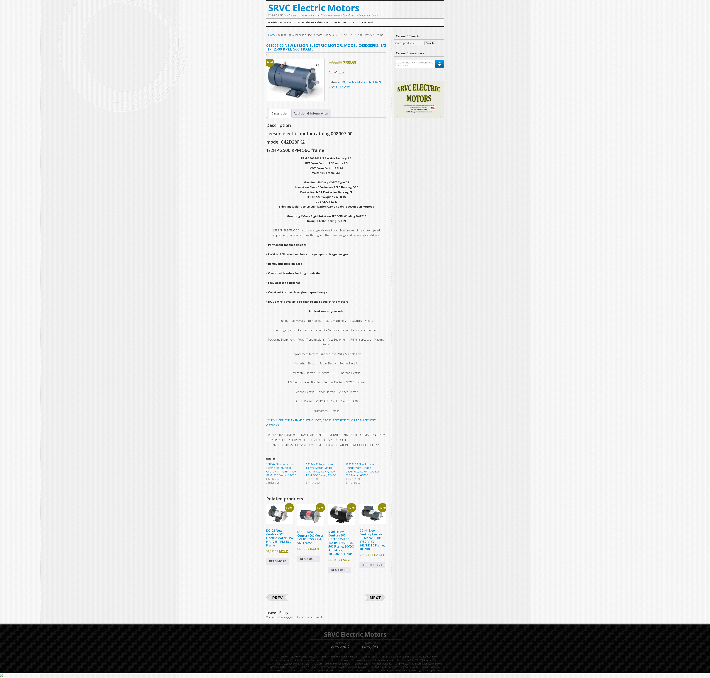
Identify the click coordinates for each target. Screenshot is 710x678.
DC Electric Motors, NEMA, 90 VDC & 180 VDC (415, 64)
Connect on (340, 645)
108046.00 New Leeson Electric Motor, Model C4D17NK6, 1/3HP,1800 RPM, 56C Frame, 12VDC (321, 469)
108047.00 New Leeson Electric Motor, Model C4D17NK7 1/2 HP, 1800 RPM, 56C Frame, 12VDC (281, 469)
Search (430, 43)
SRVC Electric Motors (313, 7)
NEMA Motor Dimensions (338, 663)
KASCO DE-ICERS (361, 663)
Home (272, 35)
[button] (317, 65)
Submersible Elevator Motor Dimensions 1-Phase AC (312, 660)
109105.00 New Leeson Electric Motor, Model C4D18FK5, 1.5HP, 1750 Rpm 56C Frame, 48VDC (363, 469)
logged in (289, 617)
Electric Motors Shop (382, 663)
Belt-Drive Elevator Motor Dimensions (340, 656)
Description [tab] (279, 113)
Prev (277, 598)
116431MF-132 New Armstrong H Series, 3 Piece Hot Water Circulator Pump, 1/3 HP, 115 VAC (341, 670)
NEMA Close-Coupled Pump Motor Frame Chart (299, 663)
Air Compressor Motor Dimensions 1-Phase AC (363, 660)
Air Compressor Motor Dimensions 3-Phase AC (296, 656)
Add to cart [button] (372, 565)
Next (375, 598)
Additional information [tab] (311, 113)
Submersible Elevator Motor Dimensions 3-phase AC (388, 656)
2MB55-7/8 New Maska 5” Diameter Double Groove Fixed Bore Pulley (335, 667)
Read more (277, 561)
